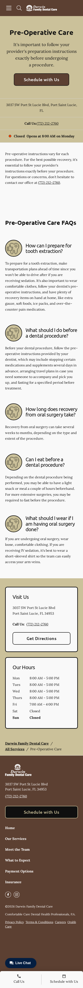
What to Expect (17, 860)
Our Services (15, 839)
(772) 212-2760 (48, 123)
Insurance (13, 882)
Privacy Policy (14, 922)
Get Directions (42, 638)
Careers (60, 922)
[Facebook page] (8, 895)
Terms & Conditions (39, 922)
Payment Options (19, 871)
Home (10, 828)
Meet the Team (17, 849)
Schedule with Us (41, 79)
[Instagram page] (17, 895)
